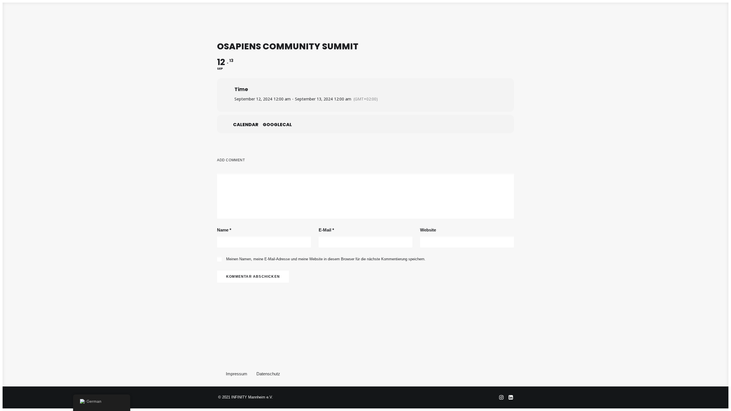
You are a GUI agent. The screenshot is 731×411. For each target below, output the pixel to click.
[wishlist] (709, 19)
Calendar (245, 125)
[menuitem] (296, 19)
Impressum (236, 373)
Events (352, 19)
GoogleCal (277, 125)
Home (296, 19)
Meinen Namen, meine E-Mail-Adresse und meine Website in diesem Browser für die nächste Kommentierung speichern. (325, 259)
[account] (698, 19)
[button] (679, 19)
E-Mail (326, 229)
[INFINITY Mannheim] (19, 19)
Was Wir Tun (323, 19)
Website (428, 229)
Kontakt (434, 19)
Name (224, 229)
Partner (407, 19)
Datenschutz (268, 373)
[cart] (718, 19)
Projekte (379, 19)
